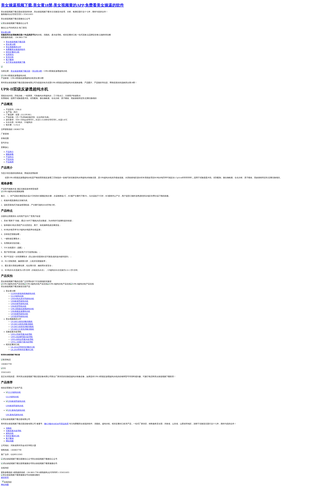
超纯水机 (10, 433)
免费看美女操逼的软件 (15, 49)
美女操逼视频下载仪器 (15, 42)
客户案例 (10, 60)
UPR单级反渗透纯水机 (20, 311)
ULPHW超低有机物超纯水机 (23, 293)
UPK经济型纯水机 (18, 306)
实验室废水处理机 (13, 431)
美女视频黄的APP (13, 47)
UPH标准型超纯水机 (19, 301)
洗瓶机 (9, 428)
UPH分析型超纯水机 (19, 304)
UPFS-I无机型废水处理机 (21, 334)
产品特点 (10, 157)
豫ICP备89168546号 (52, 424)
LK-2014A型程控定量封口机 (23, 347)
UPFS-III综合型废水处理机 (22, 339)
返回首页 (5, 477)
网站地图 (10, 441)
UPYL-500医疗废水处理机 (22, 342)
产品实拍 (10, 159)
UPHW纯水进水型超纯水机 (22, 299)
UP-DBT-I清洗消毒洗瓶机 (22, 322)
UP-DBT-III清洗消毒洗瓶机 (22, 327)
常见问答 (10, 57)
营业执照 (65, 424)
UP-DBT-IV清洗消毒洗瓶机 (22, 329)
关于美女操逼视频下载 (15, 62)
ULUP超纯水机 (17, 296)
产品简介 (10, 152)
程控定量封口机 (12, 52)
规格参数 (10, 154)
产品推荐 (10, 162)
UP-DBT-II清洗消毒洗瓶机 (22, 324)
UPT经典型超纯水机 (19, 314)
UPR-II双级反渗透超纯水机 (22, 309)
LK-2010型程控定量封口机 (22, 350)
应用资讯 (10, 55)
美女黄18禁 (6, 32)
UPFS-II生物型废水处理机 (22, 337)
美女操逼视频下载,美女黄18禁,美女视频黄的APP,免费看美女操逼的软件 (62, 5)
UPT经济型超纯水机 (19, 316)
